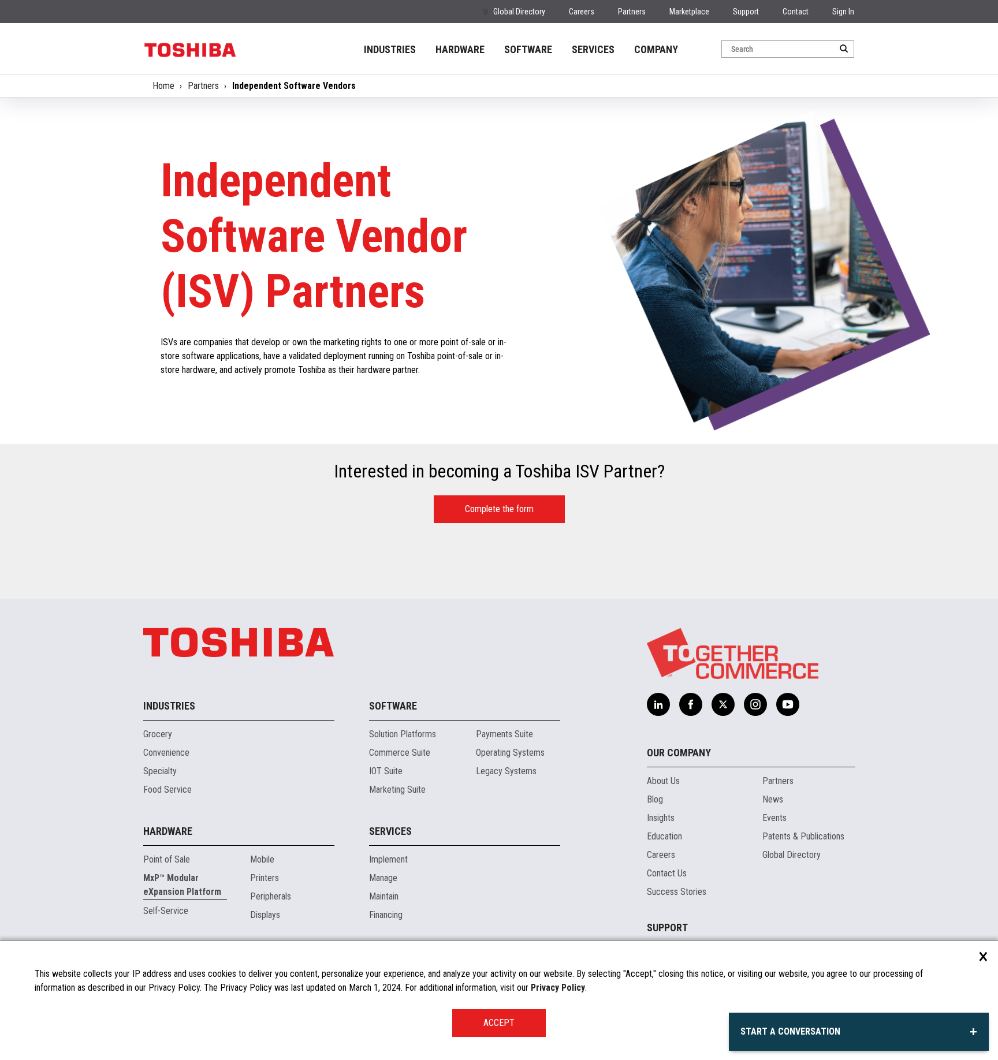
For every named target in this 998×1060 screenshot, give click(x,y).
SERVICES (593, 49)
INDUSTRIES (390, 49)
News (772, 799)
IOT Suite (386, 771)
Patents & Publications (803, 836)
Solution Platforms (402, 734)
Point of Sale (166, 859)
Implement (388, 859)
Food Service (167, 789)
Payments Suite (504, 734)
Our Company (679, 753)
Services (390, 831)
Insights (661, 817)
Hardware (167, 831)
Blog (655, 799)
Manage (383, 877)
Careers (581, 11)
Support (746, 11)
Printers (264, 877)
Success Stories (676, 891)
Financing (386, 914)
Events (774, 817)
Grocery (157, 734)
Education (664, 836)
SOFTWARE (528, 49)
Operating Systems (510, 752)
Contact (796, 11)
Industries (169, 706)
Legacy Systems (506, 771)
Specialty (160, 771)
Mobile (262, 859)
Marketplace (689, 11)
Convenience (166, 752)
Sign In (843, 11)
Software (393, 706)
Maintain (384, 896)
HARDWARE (460, 49)
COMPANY (656, 49)
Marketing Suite (397, 789)
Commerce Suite (399, 752)
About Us (663, 780)
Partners (632, 11)
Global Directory (519, 11)
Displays (265, 914)
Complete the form (499, 508)
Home (163, 85)
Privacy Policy (558, 987)
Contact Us (667, 873)
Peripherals (270, 896)
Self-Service (165, 910)
